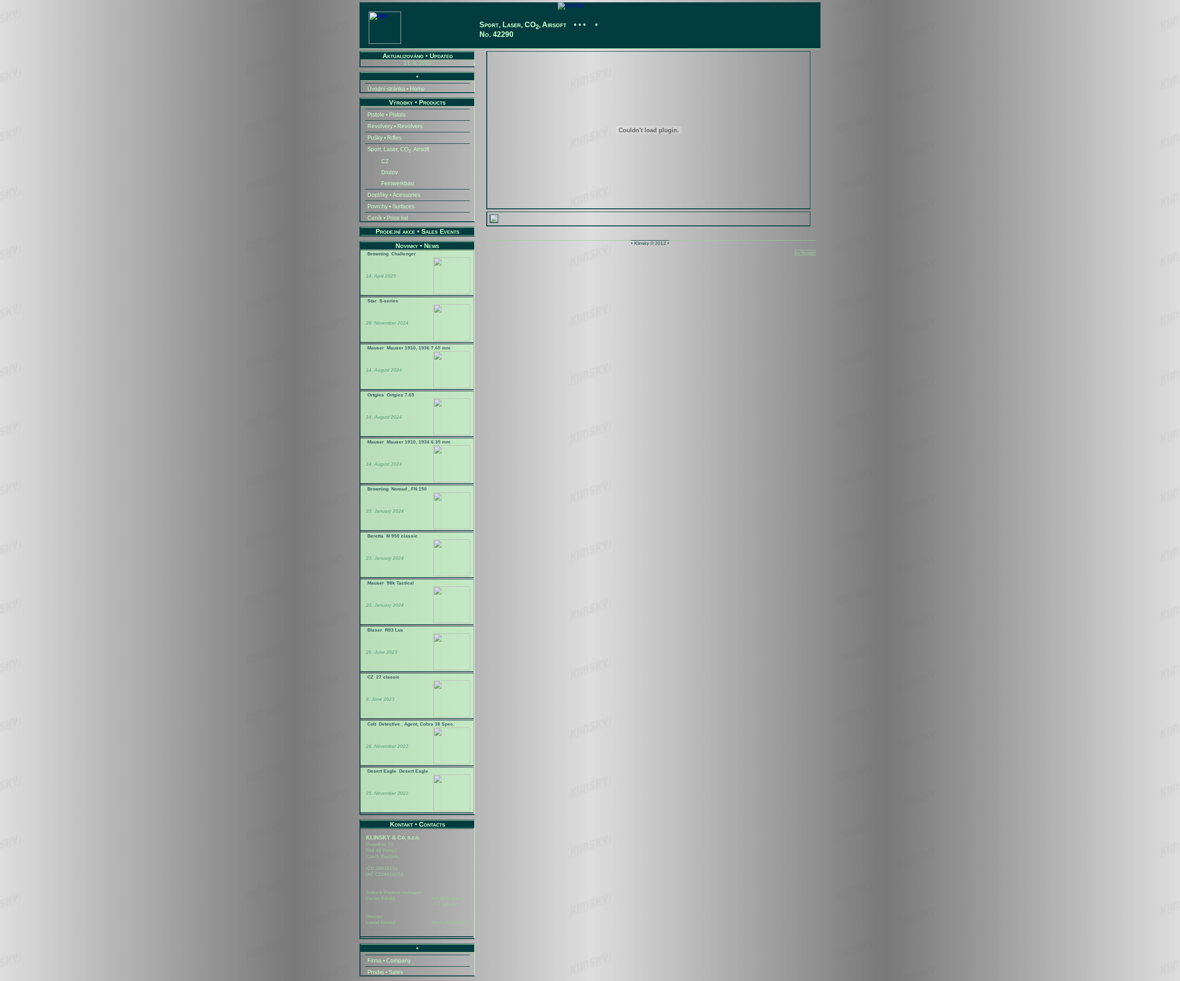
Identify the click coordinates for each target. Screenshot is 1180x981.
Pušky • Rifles (384, 138)
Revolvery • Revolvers (395, 126)
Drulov (389, 172)
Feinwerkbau (397, 183)
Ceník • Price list (387, 218)
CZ (385, 161)
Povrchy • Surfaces (390, 206)
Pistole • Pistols (386, 115)
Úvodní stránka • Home (396, 89)
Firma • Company (389, 960)
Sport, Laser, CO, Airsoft (398, 150)
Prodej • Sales (385, 972)
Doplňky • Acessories (393, 195)
